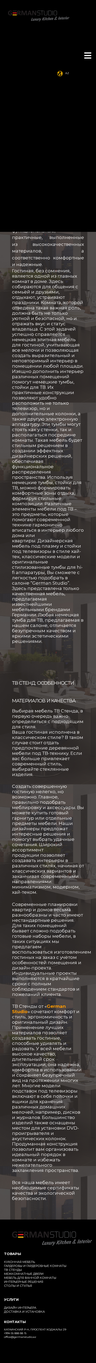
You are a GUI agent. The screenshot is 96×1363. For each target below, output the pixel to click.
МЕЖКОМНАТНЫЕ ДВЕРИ (23, 1274)
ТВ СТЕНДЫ (13, 1270)
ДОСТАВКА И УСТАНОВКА (24, 1312)
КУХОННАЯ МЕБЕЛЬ (19, 1262)
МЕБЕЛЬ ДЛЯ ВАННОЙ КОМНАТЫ (30, 1278)
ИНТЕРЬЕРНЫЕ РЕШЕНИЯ (23, 1282)
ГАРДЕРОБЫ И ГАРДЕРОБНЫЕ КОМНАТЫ (35, 1266)
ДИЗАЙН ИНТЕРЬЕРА (20, 1308)
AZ (67, 73)
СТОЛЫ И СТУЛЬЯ (18, 1286)
